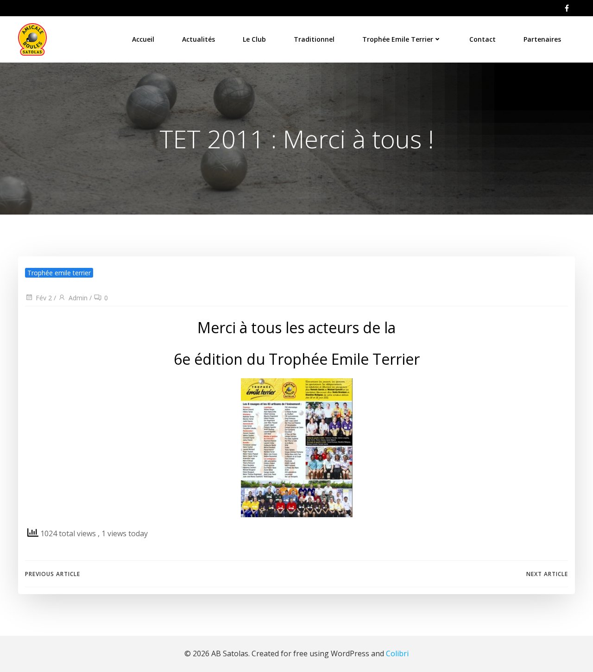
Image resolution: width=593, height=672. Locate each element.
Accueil (143, 39)
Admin (78, 297)
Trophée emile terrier (59, 272)
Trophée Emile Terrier (397, 39)
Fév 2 (44, 297)
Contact (482, 39)
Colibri (397, 653)
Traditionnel (314, 39)
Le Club (254, 39)
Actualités (198, 39)
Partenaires (542, 39)
